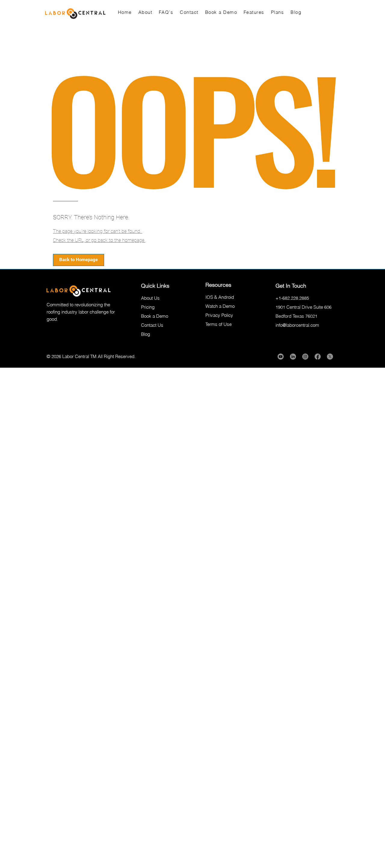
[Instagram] (305, 357)
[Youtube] (281, 357)
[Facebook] (318, 357)
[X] (330, 357)
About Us (150, 298)
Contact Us (152, 325)
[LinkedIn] (293, 357)
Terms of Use (218, 324)
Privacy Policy (219, 315)
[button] (78, 260)
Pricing (148, 307)
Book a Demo (154, 316)
